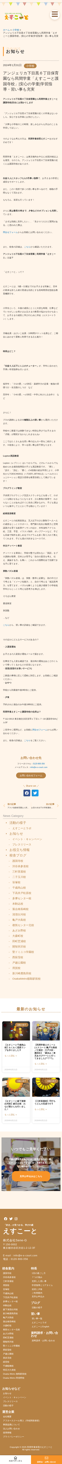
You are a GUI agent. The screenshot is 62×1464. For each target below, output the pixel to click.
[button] (26, 793)
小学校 (30, 65)
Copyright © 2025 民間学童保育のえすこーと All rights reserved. (32, 1448)
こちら (27, 247)
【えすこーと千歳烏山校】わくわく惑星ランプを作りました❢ (15, 1047)
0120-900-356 (39, 764)
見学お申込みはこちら (31, 1176)
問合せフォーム (10, 232)
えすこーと (20, 1231)
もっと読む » (11, 1055)
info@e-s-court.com (38, 767)
